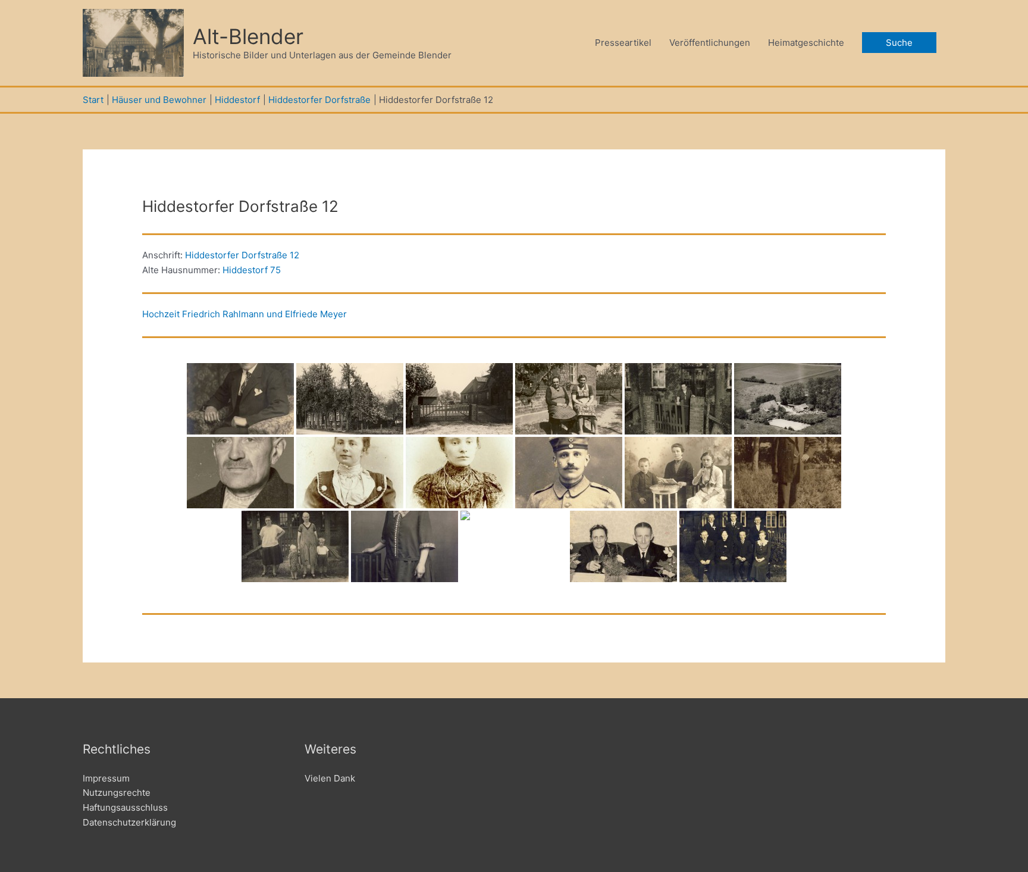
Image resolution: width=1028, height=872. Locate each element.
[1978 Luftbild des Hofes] (787, 399)
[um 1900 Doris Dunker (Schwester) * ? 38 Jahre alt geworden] (459, 472)
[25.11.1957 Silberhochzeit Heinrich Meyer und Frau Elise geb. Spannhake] (623, 546)
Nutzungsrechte (117, 792)
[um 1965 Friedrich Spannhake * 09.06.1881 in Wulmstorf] (240, 472)
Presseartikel (623, 42)
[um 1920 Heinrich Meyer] (240, 399)
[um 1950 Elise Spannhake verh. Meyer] (678, 399)
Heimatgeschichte (806, 42)
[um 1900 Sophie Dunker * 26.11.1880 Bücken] (349, 472)
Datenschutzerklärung (129, 822)
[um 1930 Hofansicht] (349, 399)
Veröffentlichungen (709, 42)
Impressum (106, 778)
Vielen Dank (330, 778)
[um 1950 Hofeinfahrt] (459, 399)
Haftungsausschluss (125, 807)
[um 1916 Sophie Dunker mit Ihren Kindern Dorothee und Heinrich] (678, 472)
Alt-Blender (248, 36)
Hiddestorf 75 (251, 270)
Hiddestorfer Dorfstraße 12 (242, 255)
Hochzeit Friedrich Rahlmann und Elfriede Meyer (244, 314)
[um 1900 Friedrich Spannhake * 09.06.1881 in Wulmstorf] (568, 472)
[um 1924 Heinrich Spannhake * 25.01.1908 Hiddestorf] (787, 472)
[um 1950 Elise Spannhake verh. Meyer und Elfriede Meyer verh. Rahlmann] (568, 399)
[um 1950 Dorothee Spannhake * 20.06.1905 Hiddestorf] (404, 546)
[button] (899, 42)
